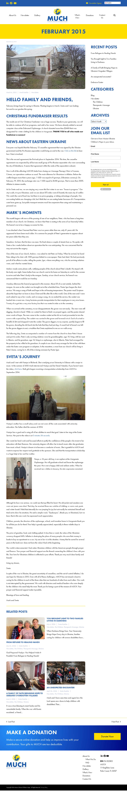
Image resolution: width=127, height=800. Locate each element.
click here (18, 369)
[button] (114, 15)
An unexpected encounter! (101, 76)
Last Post (10, 721)
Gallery (86, 769)
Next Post (115, 721)
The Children (98, 102)
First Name (95, 154)
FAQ (87, 762)
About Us (86, 756)
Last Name (95, 162)
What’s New (87, 772)
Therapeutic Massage (101, 105)
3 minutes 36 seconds (41, 435)
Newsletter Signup (95, 3)
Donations (86, 775)
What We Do (91, 759)
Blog (92, 95)
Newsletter (34, 92)
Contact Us (87, 779)
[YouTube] (15, 3)
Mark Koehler (23, 92)
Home (7, 41)
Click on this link (70, 150)
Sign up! (106, 184)
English (109, 3)
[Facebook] (11, 3)
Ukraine (96, 108)
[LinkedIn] (7, 3)
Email (93, 146)
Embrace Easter (97, 82)
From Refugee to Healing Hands (103, 53)
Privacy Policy (44, 787)
